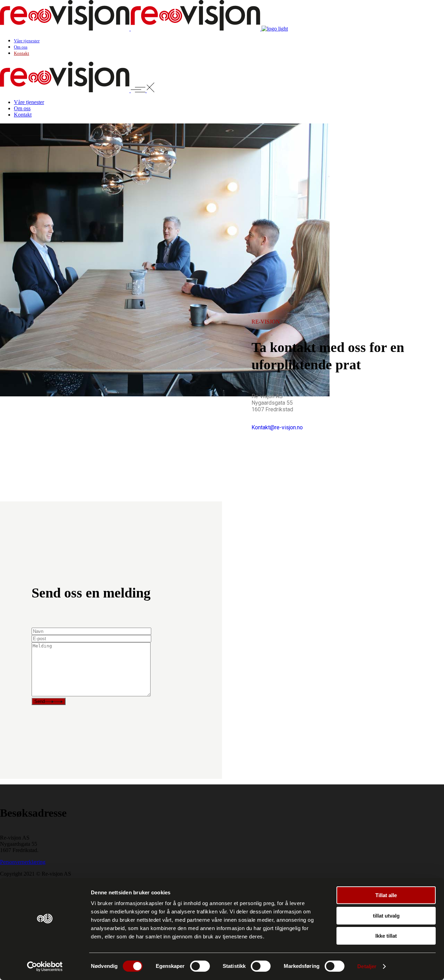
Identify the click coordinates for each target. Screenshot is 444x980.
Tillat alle (386, 895)
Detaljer (366, 966)
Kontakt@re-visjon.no (277, 427)
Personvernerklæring (22, 862)
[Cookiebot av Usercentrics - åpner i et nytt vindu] (45, 966)
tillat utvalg (386, 916)
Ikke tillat (386, 936)
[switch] (200, 966)
